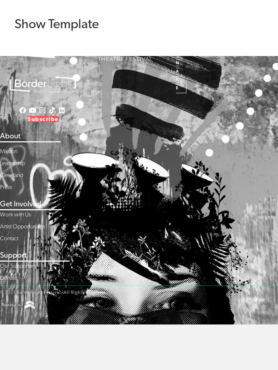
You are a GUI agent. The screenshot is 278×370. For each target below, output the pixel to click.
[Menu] (213, 33)
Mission (8, 151)
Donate (8, 277)
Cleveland (11, 175)
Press (6, 187)
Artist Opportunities (22, 226)
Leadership (12, 163)
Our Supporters (18, 265)
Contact (9, 238)
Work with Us (15, 214)
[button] (160, 14)
